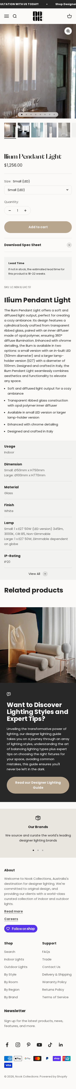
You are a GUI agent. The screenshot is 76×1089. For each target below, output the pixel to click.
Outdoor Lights (15, 967)
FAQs (46, 951)
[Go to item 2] (24, 131)
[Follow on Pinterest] (28, 1045)
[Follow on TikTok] (50, 1045)
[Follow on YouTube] (39, 1045)
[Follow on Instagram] (18, 1045)
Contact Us (51, 967)
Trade (47, 959)
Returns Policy (53, 989)
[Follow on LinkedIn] (61, 1045)
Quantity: (11, 202)
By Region (11, 989)
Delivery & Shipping (57, 974)
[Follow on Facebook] (7, 1045)
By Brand (11, 997)
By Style (10, 974)
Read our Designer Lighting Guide (38, 785)
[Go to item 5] (64, 131)
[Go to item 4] (51, 131)
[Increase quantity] (25, 210)
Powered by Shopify (53, 1076)
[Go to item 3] (37, 131)
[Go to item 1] (10, 131)
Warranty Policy (54, 982)
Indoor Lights (14, 959)
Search (9, 951)
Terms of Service (55, 997)
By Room (11, 982)
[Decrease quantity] (9, 210)
